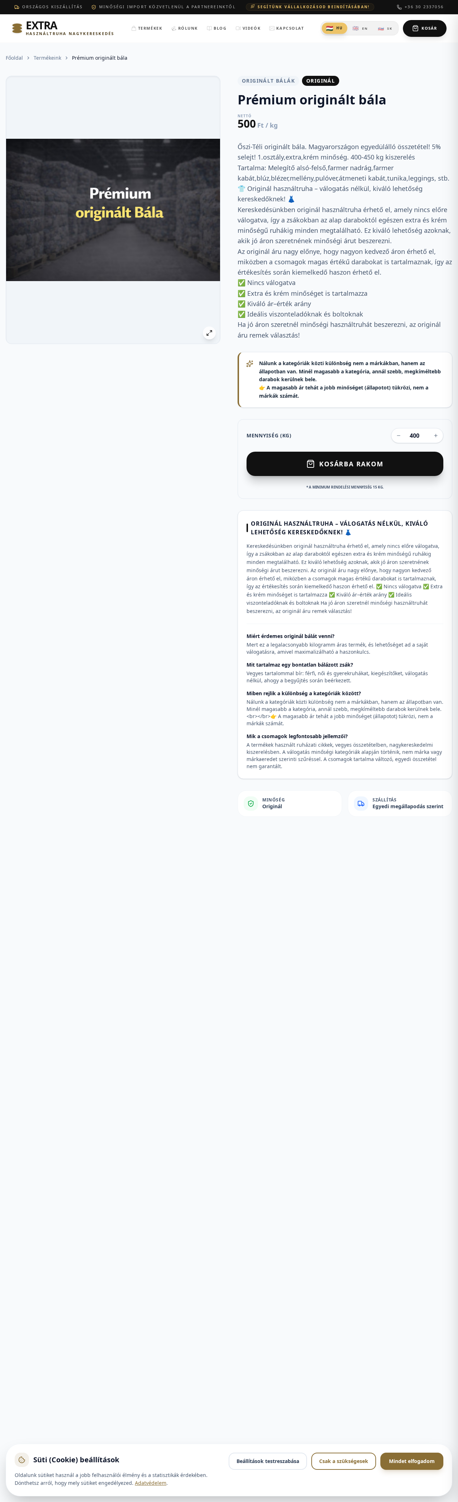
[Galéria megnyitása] (209, 333)
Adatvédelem (150, 1482)
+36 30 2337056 (424, 6)
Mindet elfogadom (412, 1461)
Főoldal (14, 57)
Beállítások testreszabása (268, 1461)
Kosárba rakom (351, 464)
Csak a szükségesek (343, 1461)
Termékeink (47, 57)
